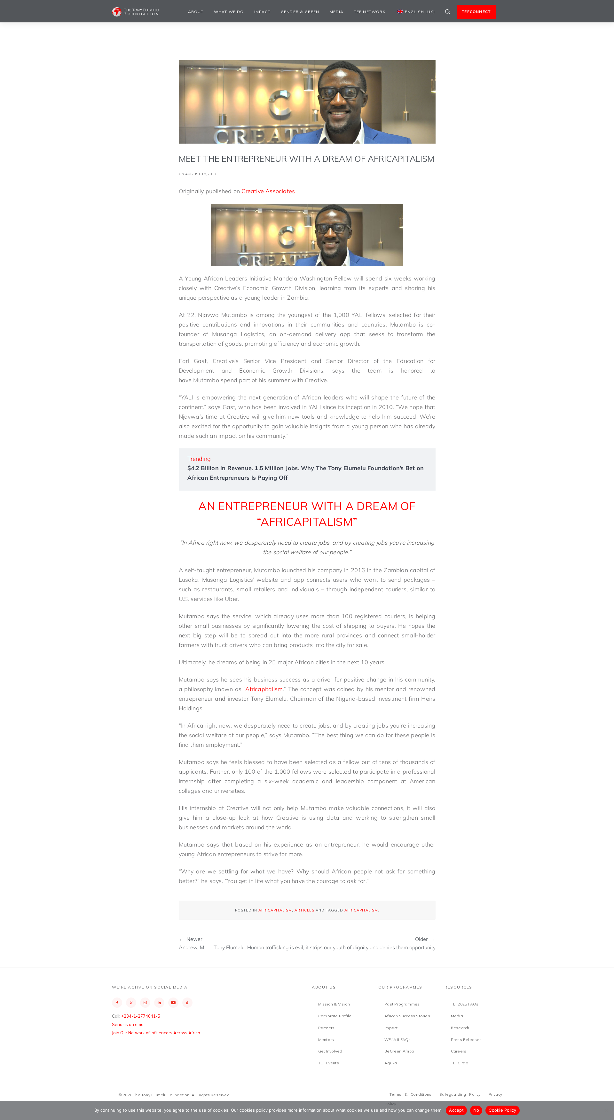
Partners (326, 1027)
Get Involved (330, 1051)
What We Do (229, 11)
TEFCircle (459, 1063)
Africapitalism (264, 689)
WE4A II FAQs (397, 1039)
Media (337, 11)
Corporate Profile (334, 1016)
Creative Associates (268, 191)
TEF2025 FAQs (464, 1004)
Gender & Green (300, 11)
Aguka (390, 1063)
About (196, 11)
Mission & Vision (334, 1004)
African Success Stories (407, 1016)
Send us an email (129, 1024)
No (476, 1110)
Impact (262, 11)
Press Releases (466, 1039)
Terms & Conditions (410, 1094)
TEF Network (370, 11)
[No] (606, 1110)
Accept (456, 1110)
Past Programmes (402, 1004)
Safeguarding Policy (460, 1094)
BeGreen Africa (399, 1051)
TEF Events (328, 1063)
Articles (304, 910)
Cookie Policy (502, 1110)
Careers (458, 1051)
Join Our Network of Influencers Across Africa (156, 1032)
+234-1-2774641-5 (140, 1016)
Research (460, 1027)
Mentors (326, 1039)
